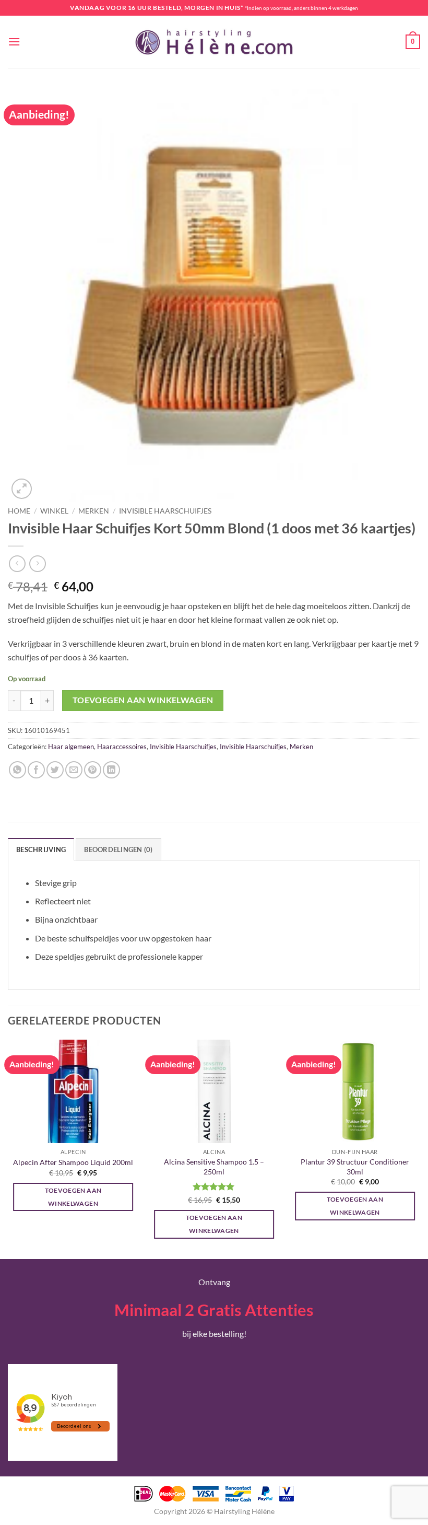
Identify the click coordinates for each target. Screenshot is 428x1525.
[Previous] (8, 1148)
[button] (14, 41)
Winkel (54, 511)
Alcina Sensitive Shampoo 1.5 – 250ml (214, 1166)
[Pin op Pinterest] (92, 769)
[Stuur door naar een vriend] (73, 769)
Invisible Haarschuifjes (165, 511)
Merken (93, 511)
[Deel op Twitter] (55, 769)
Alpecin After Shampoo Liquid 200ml (73, 1162)
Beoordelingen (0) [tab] (118, 849)
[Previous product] (37, 563)
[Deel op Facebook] (36, 769)
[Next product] (17, 563)
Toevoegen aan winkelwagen (143, 700)
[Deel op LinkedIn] (111, 769)
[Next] (419, 1148)
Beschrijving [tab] (41, 849)
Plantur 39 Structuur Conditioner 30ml (355, 1166)
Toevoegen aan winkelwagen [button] (73, 1197)
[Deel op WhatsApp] (17, 769)
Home (19, 511)
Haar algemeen (71, 746)
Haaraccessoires (122, 746)
